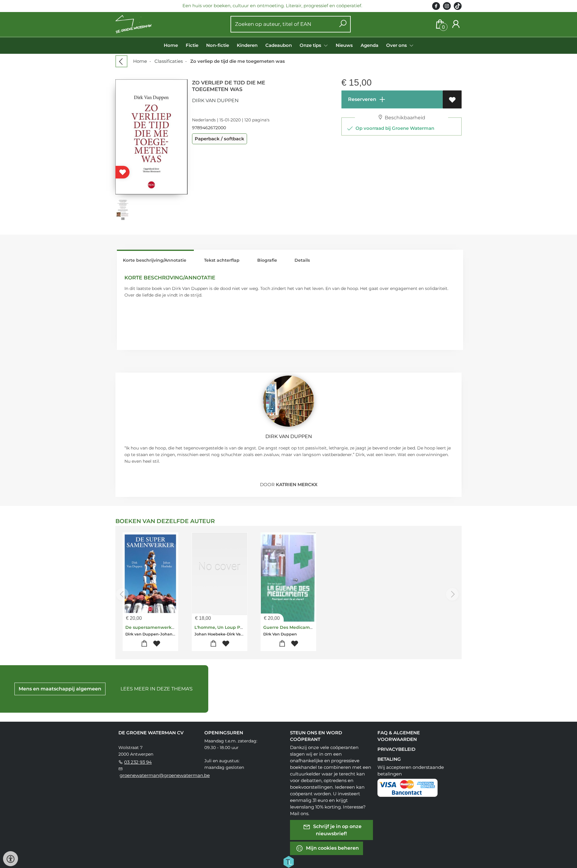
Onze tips (311, 45)
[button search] (342, 24)
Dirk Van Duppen (215, 100)
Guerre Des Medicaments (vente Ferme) (307, 627)
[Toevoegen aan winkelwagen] (144, 643)
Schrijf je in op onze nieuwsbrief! (337, 829)
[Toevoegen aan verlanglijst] (452, 99)
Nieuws (344, 45)
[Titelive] (288, 861)
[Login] (456, 24)
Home (171, 45)
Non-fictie (217, 45)
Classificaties (168, 61)
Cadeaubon (278, 45)
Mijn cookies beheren (332, 848)
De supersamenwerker (150, 627)
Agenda (369, 45)
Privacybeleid (396, 749)
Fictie (192, 45)
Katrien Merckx (296, 484)
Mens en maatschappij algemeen (60, 689)
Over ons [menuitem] (397, 45)
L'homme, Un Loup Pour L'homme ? (233, 627)
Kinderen (247, 45)
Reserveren (361, 99)
